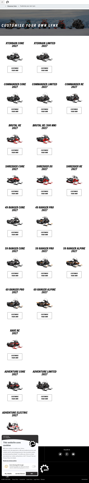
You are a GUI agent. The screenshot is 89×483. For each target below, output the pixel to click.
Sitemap (43, 479)
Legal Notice (36, 479)
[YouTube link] (73, 454)
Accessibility (22, 479)
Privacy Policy (15, 479)
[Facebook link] (67, 454)
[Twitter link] (60, 454)
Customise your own (14, 69)
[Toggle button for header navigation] (2, 2)
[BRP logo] (7, 2)
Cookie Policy (29, 479)
